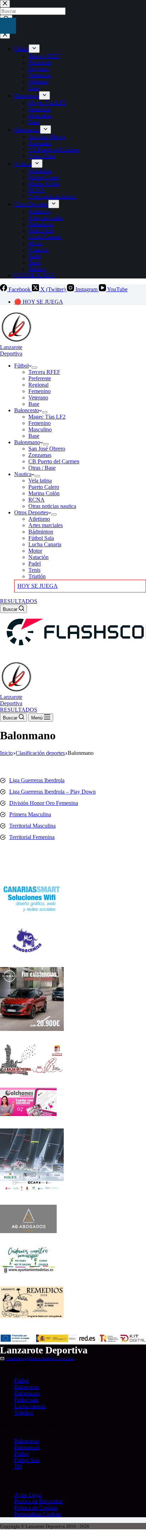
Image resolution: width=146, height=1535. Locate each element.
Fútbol (21, 366)
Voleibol (23, 1412)
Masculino (40, 429)
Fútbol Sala (41, 538)
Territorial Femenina (32, 837)
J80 (18, 1466)
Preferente (39, 378)
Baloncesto (26, 410)
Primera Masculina (30, 814)
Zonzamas (39, 455)
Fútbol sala (26, 1400)
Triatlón (37, 576)
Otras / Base (42, 468)
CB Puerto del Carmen (53, 461)
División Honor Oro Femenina (43, 803)
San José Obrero (46, 449)
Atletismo (39, 519)
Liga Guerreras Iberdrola (36, 780)
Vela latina (40, 480)
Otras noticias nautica (52, 506)
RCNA (36, 500)
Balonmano (27, 442)
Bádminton (40, 532)
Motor (35, 551)
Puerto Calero (43, 487)
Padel (34, 564)
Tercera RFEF (44, 372)
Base (33, 404)
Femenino (39, 391)
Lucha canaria (30, 1406)
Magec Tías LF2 (47, 417)
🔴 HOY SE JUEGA (38, 302)
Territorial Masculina (32, 826)
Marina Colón (44, 493)
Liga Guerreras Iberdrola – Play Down (52, 792)
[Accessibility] (8, 26)
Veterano (38, 397)
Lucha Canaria (44, 544)
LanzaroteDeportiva (11, 350)
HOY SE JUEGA (37, 586)
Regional (38, 385)
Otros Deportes (31, 512)
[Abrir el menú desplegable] (34, 367)
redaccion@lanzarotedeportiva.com (40, 1358)
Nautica (23, 474)
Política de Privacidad (38, 1501)
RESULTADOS (18, 601)
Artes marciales (45, 525)
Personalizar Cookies (37, 1514)
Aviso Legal (27, 1495)
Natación (38, 557)
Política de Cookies (35, 1507)
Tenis (34, 570)
